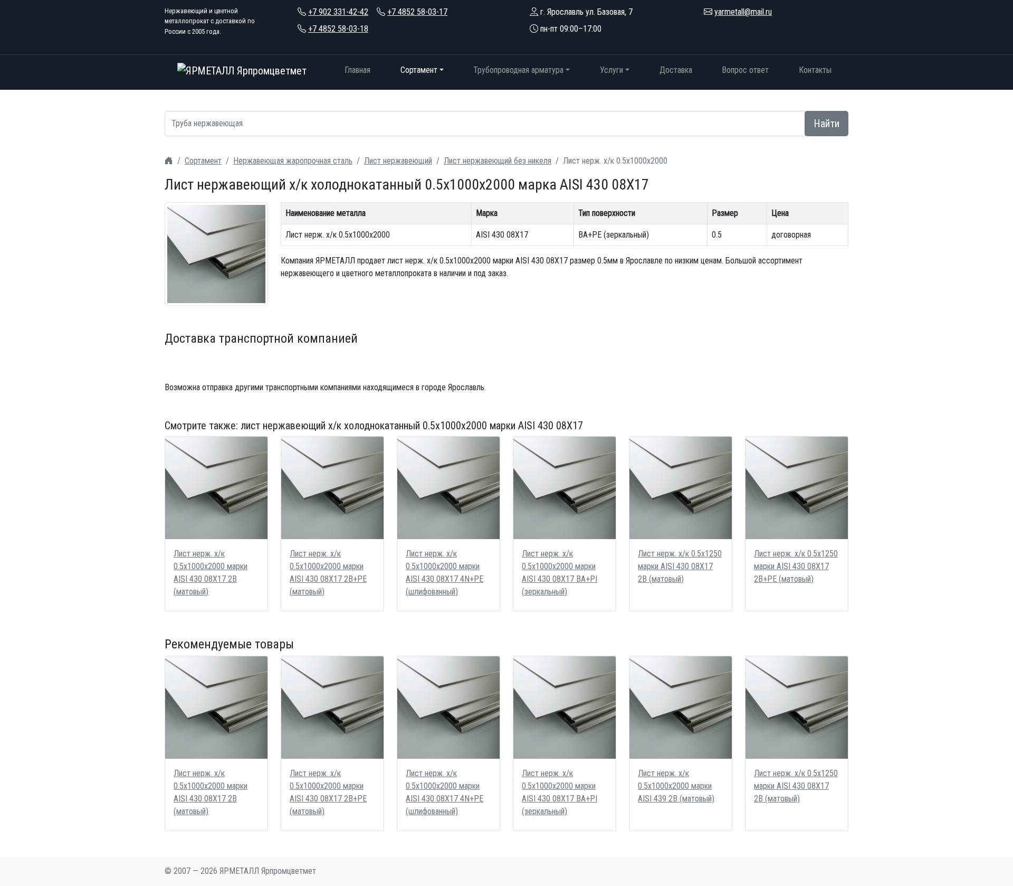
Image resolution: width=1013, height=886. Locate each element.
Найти (826, 123)
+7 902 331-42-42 (338, 12)
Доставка (676, 70)
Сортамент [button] (418, 70)
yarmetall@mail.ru (743, 12)
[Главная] (169, 161)
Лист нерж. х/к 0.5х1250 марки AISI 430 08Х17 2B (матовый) (680, 566)
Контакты (815, 70)
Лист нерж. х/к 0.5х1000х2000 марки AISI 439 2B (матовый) (676, 786)
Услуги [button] (611, 70)
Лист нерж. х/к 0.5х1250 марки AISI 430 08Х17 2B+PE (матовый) (796, 566)
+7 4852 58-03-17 (417, 12)
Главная (357, 70)
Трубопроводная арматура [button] (518, 70)
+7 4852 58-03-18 (338, 29)
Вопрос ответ (745, 70)
